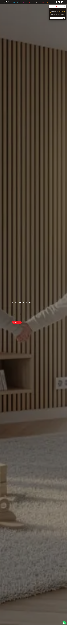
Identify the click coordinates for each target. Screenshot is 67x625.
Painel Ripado (19, 1)
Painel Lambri (25, 1)
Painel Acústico (38, 1)
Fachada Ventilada (32, 1)
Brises (14, 1)
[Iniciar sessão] (59, 2)
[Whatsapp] (64, 622)
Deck (48, 1)
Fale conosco (15, 322)
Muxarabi (44, 1)
